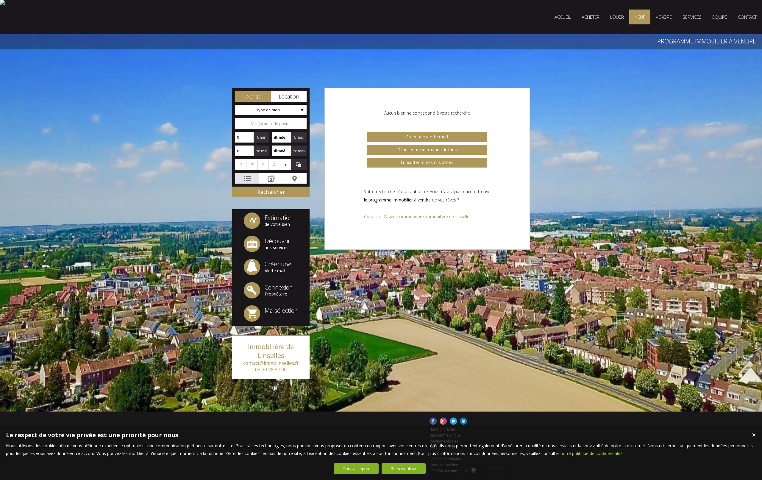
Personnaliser (404, 468)
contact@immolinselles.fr (271, 363)
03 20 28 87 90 (271, 369)
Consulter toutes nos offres (427, 162)
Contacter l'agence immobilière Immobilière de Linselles (417, 216)
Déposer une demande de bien (427, 149)
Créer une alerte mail (427, 137)
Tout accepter (356, 468)
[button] (253, 96)
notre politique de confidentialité (591, 453)
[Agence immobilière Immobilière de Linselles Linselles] (2, 2)
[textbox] (271, 123)
